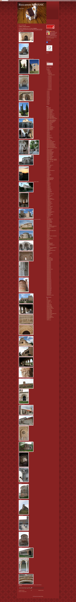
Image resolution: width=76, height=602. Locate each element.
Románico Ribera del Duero (50, 317)
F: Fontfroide (48, 196)
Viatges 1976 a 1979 (49, 259)
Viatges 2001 (48, 274)
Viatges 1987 (48, 263)
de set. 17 (49, 83)
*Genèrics (48, 108)
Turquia (48, 255)
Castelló (48, 164)
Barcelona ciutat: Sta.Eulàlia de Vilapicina (52, 147)
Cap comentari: (29, 587)
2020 (48, 101)
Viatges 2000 (48, 273)
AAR (47, 298)
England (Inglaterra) (49, 179)
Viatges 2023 (48, 294)
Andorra (48, 133)
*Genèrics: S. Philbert (49, 126)
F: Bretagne (48, 190)
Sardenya (48, 249)
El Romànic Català (49, 304)
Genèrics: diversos (49, 221)
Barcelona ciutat (49, 140)
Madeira (48, 239)
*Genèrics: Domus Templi (50, 116)
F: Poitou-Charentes (49, 206)
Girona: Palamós (49, 225)
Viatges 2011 (48, 283)
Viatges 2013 (48, 285)
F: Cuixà (48, 194)
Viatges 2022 (48, 293)
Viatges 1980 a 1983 (49, 260)
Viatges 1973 (48, 257)
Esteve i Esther (53, 31)
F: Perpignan (48, 204)
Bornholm (48, 162)
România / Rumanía (49, 248)
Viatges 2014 (48, 286)
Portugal (48, 246)
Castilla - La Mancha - (26, 588)
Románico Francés (49, 315)
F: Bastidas (48, 187)
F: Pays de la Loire (49, 203)
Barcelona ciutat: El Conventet (50, 141)
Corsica (48, 168)
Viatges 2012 (48, 284)
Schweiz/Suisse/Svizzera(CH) (50, 250)
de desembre (49, 89)
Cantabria (48, 163)
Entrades (48, 63)
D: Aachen (48, 169)
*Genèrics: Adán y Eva (49, 109)
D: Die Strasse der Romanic (50, 170)
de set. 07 (49, 79)
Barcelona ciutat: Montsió (50, 143)
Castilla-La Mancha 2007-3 (24, 26)
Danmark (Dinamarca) (49, 177)
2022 (48, 103)
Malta (47, 240)
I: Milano (48, 232)
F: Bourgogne (48, 189)
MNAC (48, 241)
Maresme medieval (49, 305)
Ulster (47, 256)
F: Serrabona (48, 213)
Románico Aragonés (49, 312)
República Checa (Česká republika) (51, 247)
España (48, 180)
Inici (31, 590)
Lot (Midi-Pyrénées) (49, 238)
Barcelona (48, 139)
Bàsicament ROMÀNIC (31, 4)
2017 (48, 98)
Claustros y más (49, 303)
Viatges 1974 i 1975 (49, 258)
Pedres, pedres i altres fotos (50, 308)
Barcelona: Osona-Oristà (50, 156)
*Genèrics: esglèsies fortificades (51, 117)
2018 (48, 99)
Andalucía (48, 132)
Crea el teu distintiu (48, 43)
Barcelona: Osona (49, 155)
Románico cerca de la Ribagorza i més (51, 313)
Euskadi (48, 182)
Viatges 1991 (48, 267)
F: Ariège (48, 185)
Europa (48, 181)
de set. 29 (49, 87)
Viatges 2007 (30, 588)
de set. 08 (49, 80)
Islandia (48, 234)
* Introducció (48, 107)
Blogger (42, 596)
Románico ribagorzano (50, 316)
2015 (48, 96)
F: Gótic (48, 197)
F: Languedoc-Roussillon (50, 199)
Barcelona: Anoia (49, 150)
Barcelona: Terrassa (49, 157)
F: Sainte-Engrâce (49, 212)
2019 (48, 100)
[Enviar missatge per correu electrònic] (31, 587)
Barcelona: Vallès (49, 158)
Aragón (48, 134)
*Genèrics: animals (49, 111)
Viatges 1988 (48, 264)
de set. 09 (49, 81)
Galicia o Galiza (49, 220)
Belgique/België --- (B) (49, 161)
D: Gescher (48, 172)
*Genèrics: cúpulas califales (50, 115)
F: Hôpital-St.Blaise (49, 198)
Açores (48, 131)
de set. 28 (49, 86)
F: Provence (48, 207)
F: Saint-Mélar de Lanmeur (50, 211)
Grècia (48, 229)
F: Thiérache (48, 215)
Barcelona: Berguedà (49, 153)
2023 (48, 104)
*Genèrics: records (49, 124)
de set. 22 (49, 84)
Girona (48, 223)
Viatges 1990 (48, 266)
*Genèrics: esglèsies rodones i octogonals (52, 118)
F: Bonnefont (48, 188)
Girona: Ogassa (49, 224)
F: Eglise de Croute (49, 195)
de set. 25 (49, 85)
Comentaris (48, 64)
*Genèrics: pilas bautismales (50, 121)
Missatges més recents (21, 590)
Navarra (48, 242)
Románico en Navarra (49, 314)
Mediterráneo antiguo (49, 306)
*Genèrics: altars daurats (50, 110)
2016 (48, 97)
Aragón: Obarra (49, 135)
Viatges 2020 (48, 291)
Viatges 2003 (48, 276)
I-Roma (48, 231)
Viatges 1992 (48, 268)
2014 (48, 95)
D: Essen (48, 171)
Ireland (48, 233)
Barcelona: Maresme (49, 154)
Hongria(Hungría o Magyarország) (51, 230)
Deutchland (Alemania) (50, 178)
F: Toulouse (48, 216)
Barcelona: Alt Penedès (50, 149)
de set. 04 (49, 78)
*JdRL (48, 130)
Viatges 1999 (48, 272)
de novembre (49, 88)
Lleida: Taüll (48, 237)
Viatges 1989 (48, 265)
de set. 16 (49, 82)
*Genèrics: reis (49, 125)
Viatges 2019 (48, 290)
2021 (48, 102)
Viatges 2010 (48, 282)
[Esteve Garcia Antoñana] (47, 42)
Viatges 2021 (48, 292)
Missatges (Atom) (24, 591)
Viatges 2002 (48, 275)
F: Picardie (48, 205)
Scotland (48, 251)
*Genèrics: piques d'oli (49, 122)
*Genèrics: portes (49, 123)
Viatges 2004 (48, 277)
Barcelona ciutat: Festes (50, 142)
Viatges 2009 (48, 281)
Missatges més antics (40, 590)
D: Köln (48, 173)
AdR (47, 299)
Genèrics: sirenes (49, 222)
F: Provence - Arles (49, 208)
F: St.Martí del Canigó (49, 214)
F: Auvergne (48, 186)
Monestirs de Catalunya (50, 307)
